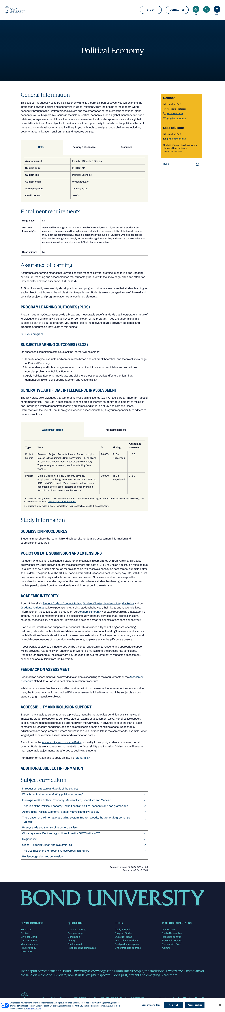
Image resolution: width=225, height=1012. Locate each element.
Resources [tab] (126, 147)
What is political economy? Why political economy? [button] (53, 794)
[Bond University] (15, 10)
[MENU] (217, 9)
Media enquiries (29, 944)
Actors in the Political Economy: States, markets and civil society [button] (60, 811)
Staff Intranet (75, 944)
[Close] (220, 1005)
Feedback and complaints (82, 948)
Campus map (75, 933)
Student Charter (92, 603)
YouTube (184, 998)
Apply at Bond (122, 929)
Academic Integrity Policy (118, 603)
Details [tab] (41, 147)
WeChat (196, 998)
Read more (169, 975)
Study (151, 9)
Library (71, 940)
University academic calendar (62, 501)
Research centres (171, 937)
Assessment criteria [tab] (116, 429)
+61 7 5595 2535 (175, 113)
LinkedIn (166, 998)
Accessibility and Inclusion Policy (61, 742)
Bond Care (26, 929)
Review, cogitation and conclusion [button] (42, 856)
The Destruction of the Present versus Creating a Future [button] (55, 850)
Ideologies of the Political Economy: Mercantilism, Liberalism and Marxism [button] (66, 800)
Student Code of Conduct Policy (62, 603)
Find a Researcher (172, 933)
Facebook (159, 998)
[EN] (196, 9)
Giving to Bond (29, 937)
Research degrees (172, 940)
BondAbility (83, 757)
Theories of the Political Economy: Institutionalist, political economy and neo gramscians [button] (75, 805)
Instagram (172, 998)
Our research (169, 929)
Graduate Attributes (32, 607)
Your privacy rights (151, 1005)
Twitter (190, 998)
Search (206, 9)
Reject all (173, 1005)
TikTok (178, 998)
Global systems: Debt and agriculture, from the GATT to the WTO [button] (61, 833)
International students (127, 940)
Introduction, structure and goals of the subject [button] (50, 788)
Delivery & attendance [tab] (84, 147)
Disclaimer (26, 951)
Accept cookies (195, 1005)
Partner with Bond (171, 944)
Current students (77, 929)
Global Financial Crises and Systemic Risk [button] (47, 844)
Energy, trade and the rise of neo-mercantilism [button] (49, 827)
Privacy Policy (28, 948)
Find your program (32, 334)
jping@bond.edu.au (176, 118)
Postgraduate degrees (127, 944)
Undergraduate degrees (128, 948)
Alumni (166, 948)
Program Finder (123, 933)
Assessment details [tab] (52, 429)
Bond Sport (74, 937)
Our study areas (123, 937)
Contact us (177, 9)
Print (166, 164)
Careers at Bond (29, 940)
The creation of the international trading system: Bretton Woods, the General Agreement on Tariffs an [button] (76, 819)
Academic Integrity (89, 611)
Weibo (202, 998)
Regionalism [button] (29, 839)
